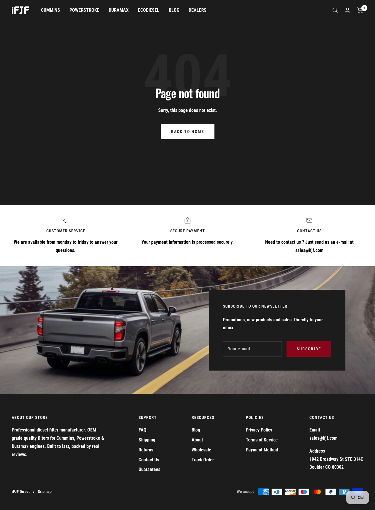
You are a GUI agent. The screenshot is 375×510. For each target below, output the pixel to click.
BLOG (174, 10)
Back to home (187, 131)
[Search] (335, 10)
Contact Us (149, 460)
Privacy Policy (259, 430)
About (197, 440)
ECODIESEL (148, 10)
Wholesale (201, 450)
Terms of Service (262, 440)
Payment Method (262, 450)
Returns (146, 450)
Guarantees (149, 469)
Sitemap (45, 491)
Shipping (147, 440)
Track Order (203, 460)
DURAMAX (119, 10)
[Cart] (360, 10)
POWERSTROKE (84, 10)
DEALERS (198, 10)
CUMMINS (50, 10)
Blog (196, 430)
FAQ (142, 430)
